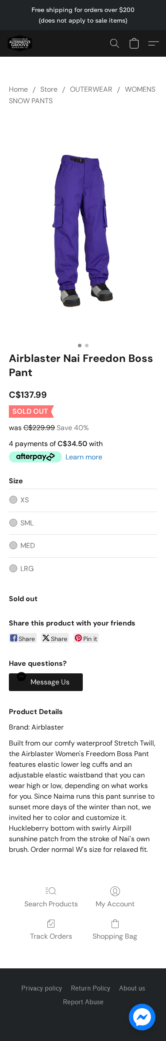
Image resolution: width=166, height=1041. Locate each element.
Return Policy (90, 988)
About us (132, 988)
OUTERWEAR (91, 89)
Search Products (51, 904)
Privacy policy (41, 988)
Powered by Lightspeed (83, 1018)
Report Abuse (83, 1002)
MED (27, 545)
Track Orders (51, 936)
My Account (115, 904)
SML (27, 523)
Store (49, 89)
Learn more (84, 457)
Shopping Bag (115, 936)
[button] (20, 43)
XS (24, 500)
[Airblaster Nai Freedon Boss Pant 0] (83, 227)
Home (18, 89)
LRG (27, 568)
